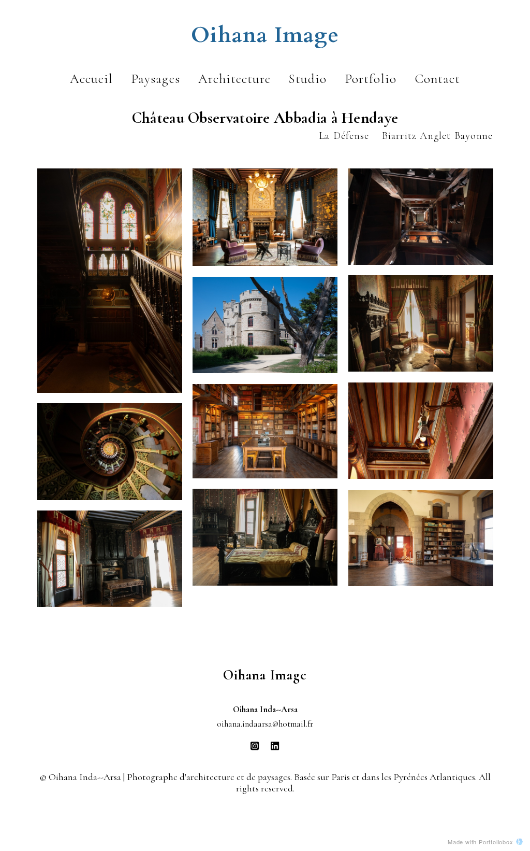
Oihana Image (265, 35)
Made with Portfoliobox (480, 842)
